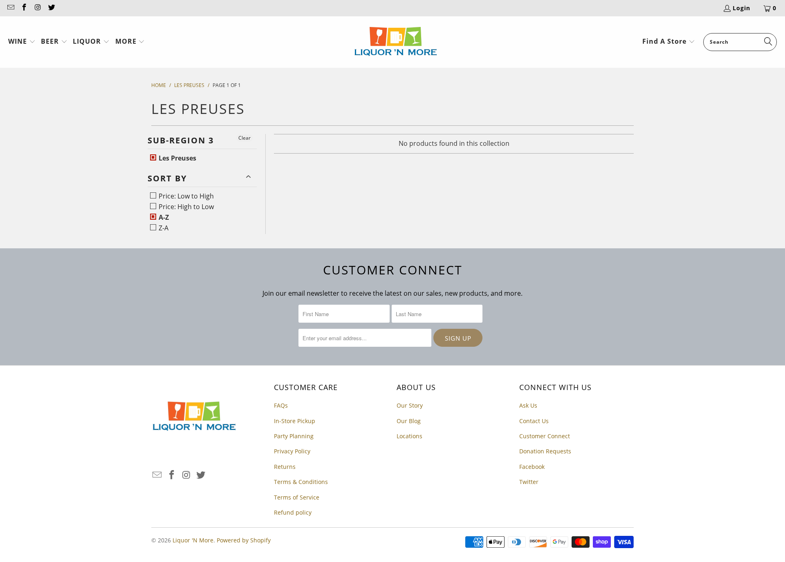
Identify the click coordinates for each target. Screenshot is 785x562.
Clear (244, 137)
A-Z (163, 217)
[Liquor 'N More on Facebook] (24, 8)
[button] (22, 42)
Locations (409, 436)
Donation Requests (545, 451)
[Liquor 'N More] (395, 42)
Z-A (162, 227)
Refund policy (293, 512)
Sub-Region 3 (181, 140)
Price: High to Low (185, 206)
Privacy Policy (292, 451)
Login (741, 8)
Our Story (410, 405)
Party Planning (294, 436)
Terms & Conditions (301, 482)
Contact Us (534, 421)
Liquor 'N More (193, 540)
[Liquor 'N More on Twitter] (51, 8)
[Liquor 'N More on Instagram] (38, 8)
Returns (285, 467)
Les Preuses (176, 158)
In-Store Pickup (294, 421)
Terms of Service (296, 497)
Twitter (528, 482)
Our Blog (409, 421)
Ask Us (528, 405)
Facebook (532, 467)
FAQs (281, 405)
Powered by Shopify (244, 540)
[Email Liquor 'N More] (10, 8)
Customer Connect (544, 436)
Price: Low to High (185, 196)
